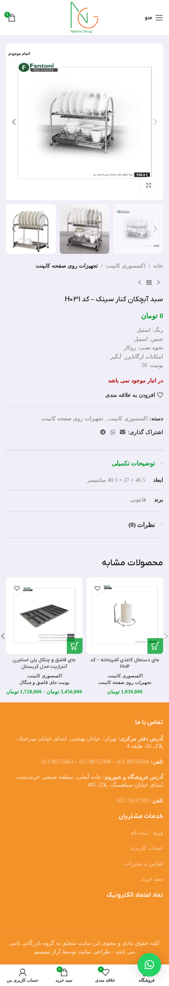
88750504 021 (133, 762)
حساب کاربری (146, 848)
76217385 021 (133, 800)
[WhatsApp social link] (113, 432)
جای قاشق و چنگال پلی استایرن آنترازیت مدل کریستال (44, 663)
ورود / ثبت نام (147, 833)
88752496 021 (95, 762)
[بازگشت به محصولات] (149, 283)
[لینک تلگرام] (103, 432)
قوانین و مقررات (143, 864)
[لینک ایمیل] (123, 432)
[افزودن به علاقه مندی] (97, 588)
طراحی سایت (94, 952)
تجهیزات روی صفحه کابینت (67, 266)
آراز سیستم (47, 952)
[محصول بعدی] (139, 283)
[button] (155, 122)
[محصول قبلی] (158, 283)
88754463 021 (57, 762)
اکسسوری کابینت (125, 266)
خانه (158, 266)
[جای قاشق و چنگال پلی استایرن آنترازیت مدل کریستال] (44, 615)
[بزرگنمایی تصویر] (148, 185)
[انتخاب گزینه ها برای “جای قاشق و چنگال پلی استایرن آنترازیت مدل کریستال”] (75, 646)
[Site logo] (85, 17)
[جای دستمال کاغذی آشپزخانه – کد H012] (124, 615)
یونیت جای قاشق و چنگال (44, 682)
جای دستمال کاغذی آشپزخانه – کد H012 (125, 663)
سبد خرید (152, 879)
